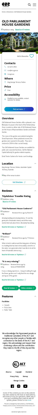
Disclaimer (29, 372)
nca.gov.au (10, 74)
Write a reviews (26, 288)
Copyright (19, 372)
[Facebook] (12, 386)
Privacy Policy (14, 376)
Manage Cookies (19, 381)
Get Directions (18, 182)
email (29, 400)
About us (8, 372)
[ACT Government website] (19, 364)
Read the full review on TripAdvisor (13, 227)
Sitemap (25, 376)
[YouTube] (25, 386)
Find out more (18, 109)
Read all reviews (9, 288)
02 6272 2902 (12, 67)
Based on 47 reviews (22, 29)
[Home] (6, 5)
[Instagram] (18, 386)
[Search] (29, 4)
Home (3, 12)
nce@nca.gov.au (12, 70)
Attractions (10, 12)
